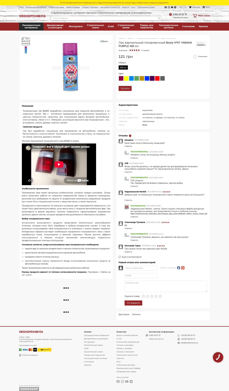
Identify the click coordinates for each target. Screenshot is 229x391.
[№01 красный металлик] (121, 78)
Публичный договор (146, 7)
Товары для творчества (146, 26)
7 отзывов (145, 50)
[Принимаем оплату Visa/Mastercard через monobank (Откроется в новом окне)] (35, 349)
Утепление (188, 26)
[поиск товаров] (159, 18)
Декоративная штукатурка (55, 26)
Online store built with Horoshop (29, 385)
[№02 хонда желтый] (126, 78)
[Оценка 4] (157, 296)
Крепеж (203, 26)
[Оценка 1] (144, 296)
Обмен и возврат (73, 7)
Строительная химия (126, 26)
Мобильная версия (29, 355)
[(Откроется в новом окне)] (44, 349)
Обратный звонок (156, 339)
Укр (185, 7)
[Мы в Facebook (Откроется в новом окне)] (166, 7)
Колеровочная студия (126, 372)
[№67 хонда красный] (157, 78)
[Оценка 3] (152, 296)
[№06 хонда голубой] (147, 78)
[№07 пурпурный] (152, 78)
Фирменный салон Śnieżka (128, 368)
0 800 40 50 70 (180, 14)
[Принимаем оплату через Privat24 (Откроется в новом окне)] (20, 349)
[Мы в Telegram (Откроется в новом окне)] (175, 7)
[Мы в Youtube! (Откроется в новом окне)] (172, 7)
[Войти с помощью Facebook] (178, 267)
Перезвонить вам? (180, 18)
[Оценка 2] (148, 296)
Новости (125, 7)
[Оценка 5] (161, 296)
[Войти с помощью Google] (182, 267)
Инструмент (76, 26)
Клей (111, 26)
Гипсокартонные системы (168, 26)
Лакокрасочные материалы (31, 26)
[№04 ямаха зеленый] (136, 78)
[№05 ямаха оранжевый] (142, 78)
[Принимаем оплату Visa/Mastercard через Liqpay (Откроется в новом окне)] (27, 349)
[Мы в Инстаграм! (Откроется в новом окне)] (169, 7)
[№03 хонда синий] (131, 78)
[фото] (31, 331)
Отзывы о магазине (90, 7)
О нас (21, 7)
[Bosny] (104, 41)
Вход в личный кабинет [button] (127, 335)
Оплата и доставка (56, 7)
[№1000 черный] (162, 78)
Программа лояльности (110, 7)
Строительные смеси (95, 26)
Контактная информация (36, 7)
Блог (133, 7)
